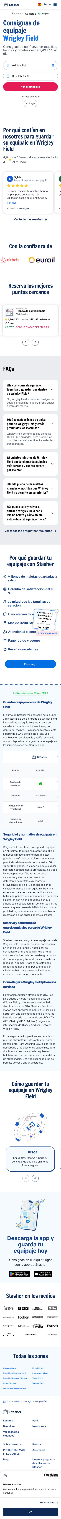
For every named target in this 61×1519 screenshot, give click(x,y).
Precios (36, 1444)
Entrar (47, 4)
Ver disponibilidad (30, 86)
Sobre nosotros (12, 1444)
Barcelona (9, 1426)
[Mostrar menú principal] (55, 4)
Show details (47, 1502)
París (35, 1420)
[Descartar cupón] (56, 611)
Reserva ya (30, 664)
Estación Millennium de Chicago (16, 1373)
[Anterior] (25, 342)
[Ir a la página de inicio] (12, 4)
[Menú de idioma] (39, 4)
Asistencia (38, 1450)
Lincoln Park (37, 1368)
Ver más (11, 202)
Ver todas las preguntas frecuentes (28, 531)
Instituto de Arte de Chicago (16, 1388)
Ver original (24, 208)
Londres (8, 1420)
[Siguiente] (35, 342)
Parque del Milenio (40, 1373)
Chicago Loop (9, 1368)
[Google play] (19, 1274)
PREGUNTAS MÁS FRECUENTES (14, 1451)
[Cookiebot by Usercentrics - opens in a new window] (44, 1476)
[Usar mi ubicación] (53, 65)
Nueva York (39, 1426)
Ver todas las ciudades (11, 1433)
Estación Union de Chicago (15, 1378)
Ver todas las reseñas (28, 219)
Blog (5, 1459)
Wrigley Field (38, 1383)
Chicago (30, 103)
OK (30, 1511)
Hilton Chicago (9, 1383)
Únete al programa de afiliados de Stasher (43, 1463)
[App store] (43, 1274)
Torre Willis (37, 1378)
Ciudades (14, 1401)
